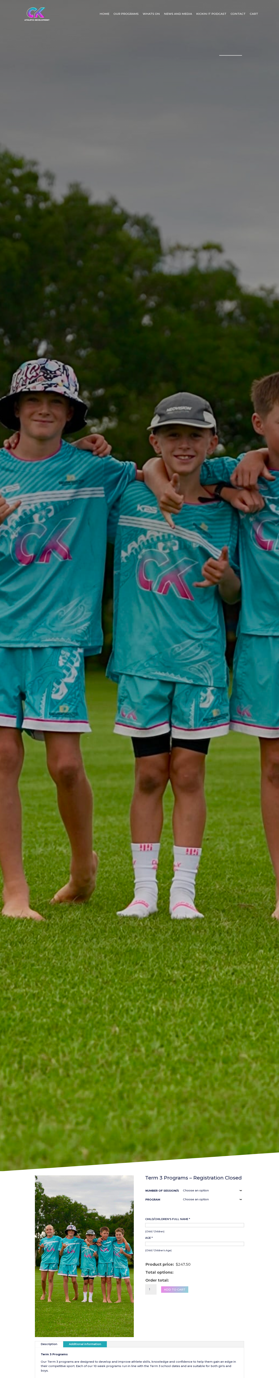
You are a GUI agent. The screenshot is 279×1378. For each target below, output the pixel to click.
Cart (254, 14)
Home (104, 14)
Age (149, 1238)
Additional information (85, 1344)
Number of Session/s (162, 1190)
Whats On (151, 14)
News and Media (178, 14)
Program (152, 1199)
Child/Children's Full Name (167, 1219)
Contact (238, 14)
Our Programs (126, 14)
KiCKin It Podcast (211, 14)
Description (49, 1344)
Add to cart (174, 1289)
